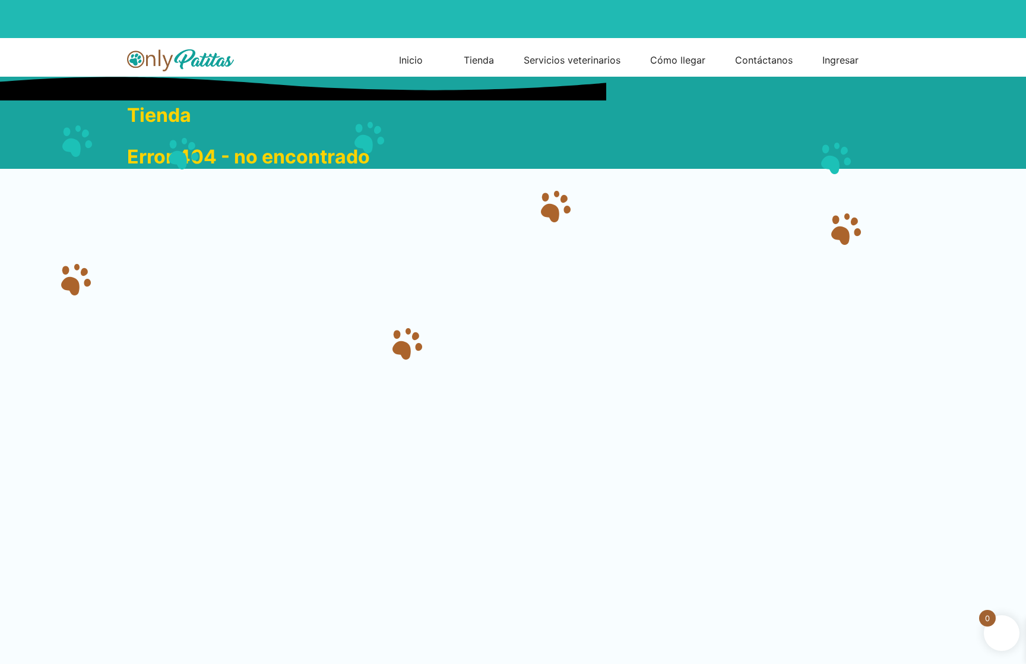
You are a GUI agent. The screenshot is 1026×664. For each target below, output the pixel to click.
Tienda (159, 115)
